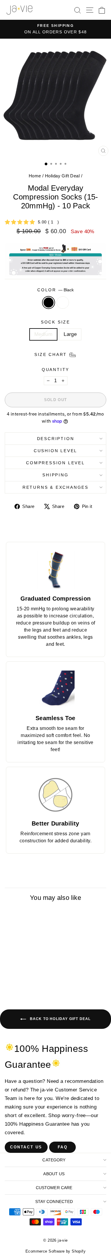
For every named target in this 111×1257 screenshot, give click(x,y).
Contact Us (26, 1147)
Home (35, 175)
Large (70, 334)
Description (55, 438)
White (63, 302)
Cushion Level (55, 450)
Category (53, 1160)
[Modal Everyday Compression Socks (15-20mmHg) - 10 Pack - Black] (25, 985)
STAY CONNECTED (54, 1201)
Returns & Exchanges (55, 487)
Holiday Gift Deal (62, 175)
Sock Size (55, 322)
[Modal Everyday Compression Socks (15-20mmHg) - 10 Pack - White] (32, 985)
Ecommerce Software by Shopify (55, 1251)
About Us (54, 1173)
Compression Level (55, 462)
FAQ (63, 1147)
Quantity (55, 369)
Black (48, 302)
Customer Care (54, 1187)
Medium (43, 334)
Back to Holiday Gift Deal (59, 1019)
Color (55, 289)
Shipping (55, 475)
